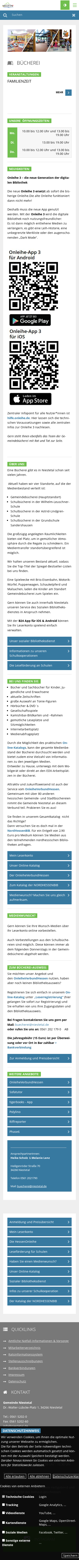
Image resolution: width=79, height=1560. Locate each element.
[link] (39, 87)
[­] (73, 5)
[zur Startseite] (8, 5)
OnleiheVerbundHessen (42, 789)
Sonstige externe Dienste (16, 1543)
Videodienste (15, 1513)
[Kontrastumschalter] (65, 5)
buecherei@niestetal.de (32, 1025)
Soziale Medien (16, 1532)
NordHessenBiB (18, 831)
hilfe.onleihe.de (18, 418)
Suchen (5, 15)
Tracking (11, 1505)
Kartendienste (15, 1523)
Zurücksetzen (74, 15)
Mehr (59, 92)
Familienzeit (19, 81)
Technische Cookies (19, 1497)
